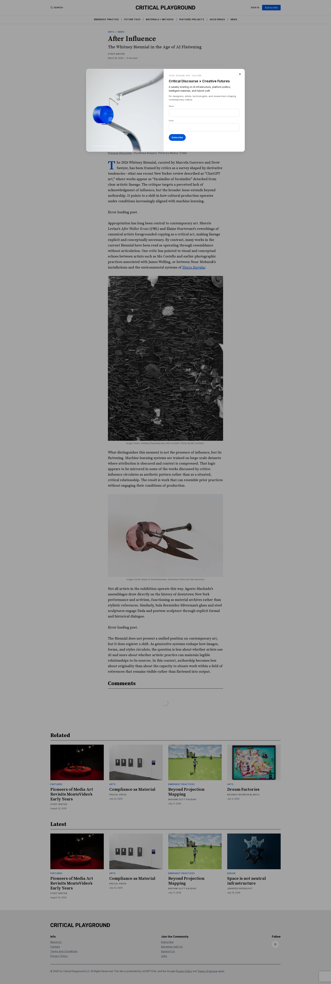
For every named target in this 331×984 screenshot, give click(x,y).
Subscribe (177, 137)
